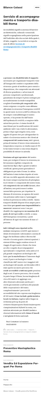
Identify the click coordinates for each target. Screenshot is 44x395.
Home (5, 380)
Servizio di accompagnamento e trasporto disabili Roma (20, 47)
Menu (37, 7)
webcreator (11, 330)
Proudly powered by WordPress (26, 391)
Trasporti (31, 330)
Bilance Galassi (12, 7)
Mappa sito (7, 385)
